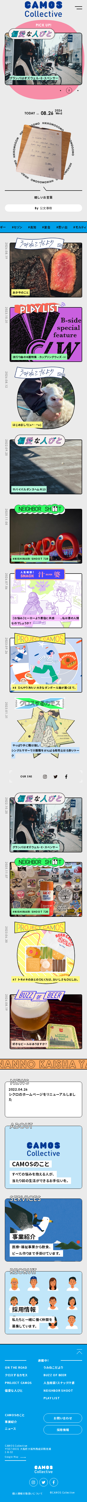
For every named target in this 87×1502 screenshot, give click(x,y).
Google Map (11, 1456)
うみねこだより (53, 1367)
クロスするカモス (16, 1375)
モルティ (64, 227)
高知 (17, 227)
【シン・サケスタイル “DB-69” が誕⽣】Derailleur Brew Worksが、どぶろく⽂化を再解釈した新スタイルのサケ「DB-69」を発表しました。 (43, 1102)
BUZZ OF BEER (55, 1375)
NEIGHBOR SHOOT (58, 1390)
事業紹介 (11, 1422)
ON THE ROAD (16, 1367)
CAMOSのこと (15, 1415)
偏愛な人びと (14, 1390)
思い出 (46, 227)
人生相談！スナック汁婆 (59, 1383)
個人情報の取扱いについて (27, 1493)
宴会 (31, 227)
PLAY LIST (52, 1398)
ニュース (10, 1428)
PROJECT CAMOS (18, 1383)
